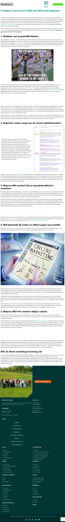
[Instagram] (29, 519)
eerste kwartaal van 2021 (51, 89)
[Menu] (46, 3)
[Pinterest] (36, 519)
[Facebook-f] (32, 519)
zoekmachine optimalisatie (41, 321)
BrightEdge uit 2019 (18, 174)
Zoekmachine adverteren (8, 502)
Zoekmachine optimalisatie (8, 475)
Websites (34, 475)
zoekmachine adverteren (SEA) (8, 24)
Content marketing (6, 485)
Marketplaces (35, 485)
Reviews (34, 504)
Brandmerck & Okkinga (7, 400)
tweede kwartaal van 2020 (29, 88)
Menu (46, 6)
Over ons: (4, 447)
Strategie (4, 461)
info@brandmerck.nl (38, 408)
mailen (16, 415)
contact (11, 219)
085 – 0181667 (37, 407)
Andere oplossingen (37, 497)
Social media (35, 461)
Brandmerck (35, 400)
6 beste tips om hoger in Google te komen (38, 220)
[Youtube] (39, 519)
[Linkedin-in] (26, 519)
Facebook (21, 43)
